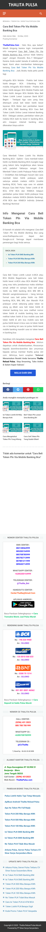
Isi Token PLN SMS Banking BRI (21, 255)
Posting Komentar (10, 39)
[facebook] (8, 389)
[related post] (12, 406)
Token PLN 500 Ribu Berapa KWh (21, 259)
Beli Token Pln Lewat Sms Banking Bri (32, 416)
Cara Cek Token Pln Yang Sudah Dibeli (31, 437)
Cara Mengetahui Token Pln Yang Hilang (12, 437)
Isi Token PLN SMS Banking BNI (19, 832)
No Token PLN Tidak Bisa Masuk (20, 844)
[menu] (4, 13)
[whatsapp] (38, 389)
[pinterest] (28, 389)
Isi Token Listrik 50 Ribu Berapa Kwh (12, 416)
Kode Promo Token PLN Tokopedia (21, 911)
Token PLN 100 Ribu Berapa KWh (20, 826)
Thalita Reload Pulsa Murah (30, 925)
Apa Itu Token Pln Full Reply (17, 808)
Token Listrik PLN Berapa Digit (19, 906)
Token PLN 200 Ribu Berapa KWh (21, 263)
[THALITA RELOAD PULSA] (23, 5)
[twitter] (18, 389)
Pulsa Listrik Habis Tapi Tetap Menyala (23, 796)
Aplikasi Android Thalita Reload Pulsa (22, 802)
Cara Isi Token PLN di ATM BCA (19, 902)
